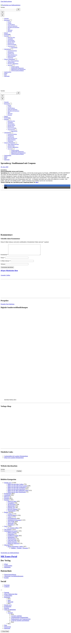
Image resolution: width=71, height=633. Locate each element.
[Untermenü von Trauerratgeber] (15, 46)
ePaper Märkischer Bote (9, 270)
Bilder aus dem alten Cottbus (15, 484)
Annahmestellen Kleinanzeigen (19, 617)
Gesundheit (11, 503)
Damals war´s (8, 482)
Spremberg (4, 170)
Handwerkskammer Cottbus (15, 546)
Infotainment (11, 537)
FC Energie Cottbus (13, 528)
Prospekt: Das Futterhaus (7, 304)
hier (37, 182)
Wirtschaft (7, 545)
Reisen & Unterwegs (13, 543)
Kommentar (4, 254)
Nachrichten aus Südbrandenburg (10, 552)
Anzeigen (10, 612)
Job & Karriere (12, 504)
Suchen (3, 7)
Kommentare (7, 493)
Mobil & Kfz (11, 506)
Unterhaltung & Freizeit (10, 531)
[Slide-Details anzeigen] (23, 398)
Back (9, 598)
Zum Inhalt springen (6, 1)
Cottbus (10, 514)
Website (3, 264)
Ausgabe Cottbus (5, 275)
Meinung (6, 496)
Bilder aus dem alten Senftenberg (17, 487)
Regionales (7, 597)
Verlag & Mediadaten (10, 609)
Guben (9, 517)
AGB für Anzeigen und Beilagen (20, 620)
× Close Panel (4, 631)
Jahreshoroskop (12, 538)
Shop (5, 625)
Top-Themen (7, 529)
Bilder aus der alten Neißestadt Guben (18, 490)
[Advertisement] (35, 211)
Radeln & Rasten (12, 542)
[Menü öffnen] (2, 12)
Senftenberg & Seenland (14, 520)
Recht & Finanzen (13, 509)
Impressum (7, 628)
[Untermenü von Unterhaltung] (12, 49)
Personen (6, 498)
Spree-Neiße (11, 521)
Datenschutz (7, 626)
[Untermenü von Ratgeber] (9, 36)
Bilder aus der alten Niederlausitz (17, 492)
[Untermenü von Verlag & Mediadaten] (16, 59)
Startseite (6, 592)
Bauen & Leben (12, 501)
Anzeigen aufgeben (16, 616)
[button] (5, 185)
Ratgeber (6, 500)
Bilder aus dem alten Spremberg (16, 489)
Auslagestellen (8, 595)
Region (6, 512)
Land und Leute (12, 540)
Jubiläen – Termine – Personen (19, 548)
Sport (5, 526)
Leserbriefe (7, 495)
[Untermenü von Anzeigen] (13, 65)
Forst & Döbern (12, 515)
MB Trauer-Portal (9, 556)
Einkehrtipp (11, 534)
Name (3, 257)
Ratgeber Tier (11, 507)
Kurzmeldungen (12, 518)
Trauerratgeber (12, 510)
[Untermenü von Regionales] (10, 20)
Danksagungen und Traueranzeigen (20, 619)
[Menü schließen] (2, 15)
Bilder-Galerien (12, 532)
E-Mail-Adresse (5, 261)
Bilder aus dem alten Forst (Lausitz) (17, 485)
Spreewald (10, 523)
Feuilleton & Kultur (13, 535)
